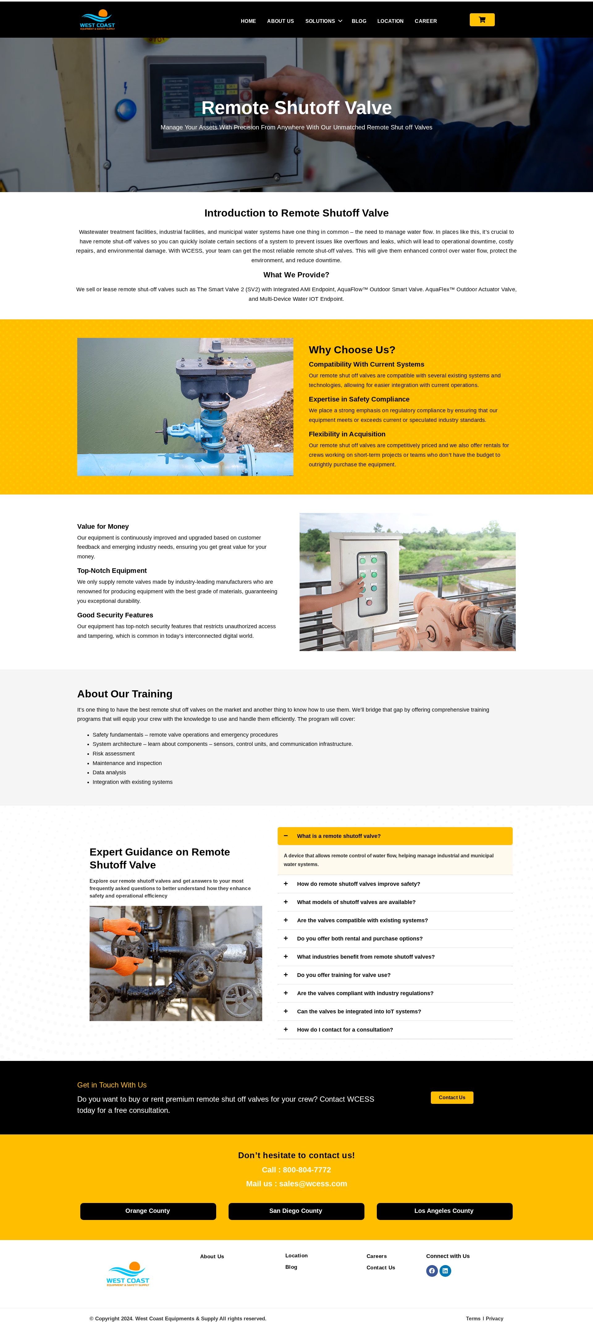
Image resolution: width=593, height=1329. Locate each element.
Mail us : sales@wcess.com (296, 1183)
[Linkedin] (445, 1271)
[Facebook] (432, 1271)
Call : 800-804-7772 (296, 1169)
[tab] (395, 836)
